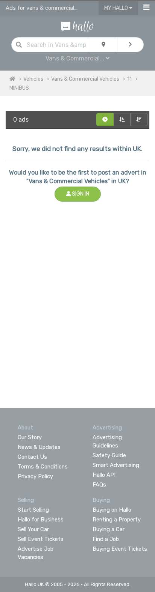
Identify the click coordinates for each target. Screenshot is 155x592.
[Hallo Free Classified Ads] (77, 25)
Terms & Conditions (43, 466)
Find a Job (106, 539)
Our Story (30, 437)
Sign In (80, 194)
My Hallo (116, 8)
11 (129, 79)
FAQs (99, 484)
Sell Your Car (33, 529)
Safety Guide (109, 455)
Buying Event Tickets (120, 548)
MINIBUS (19, 88)
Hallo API (104, 474)
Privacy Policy (35, 476)
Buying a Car (109, 529)
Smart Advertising (116, 465)
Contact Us (32, 456)
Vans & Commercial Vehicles (85, 79)
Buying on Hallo (112, 509)
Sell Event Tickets (41, 539)
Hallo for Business (41, 519)
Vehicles (33, 79)
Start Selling (33, 509)
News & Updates (39, 447)
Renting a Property (117, 519)
